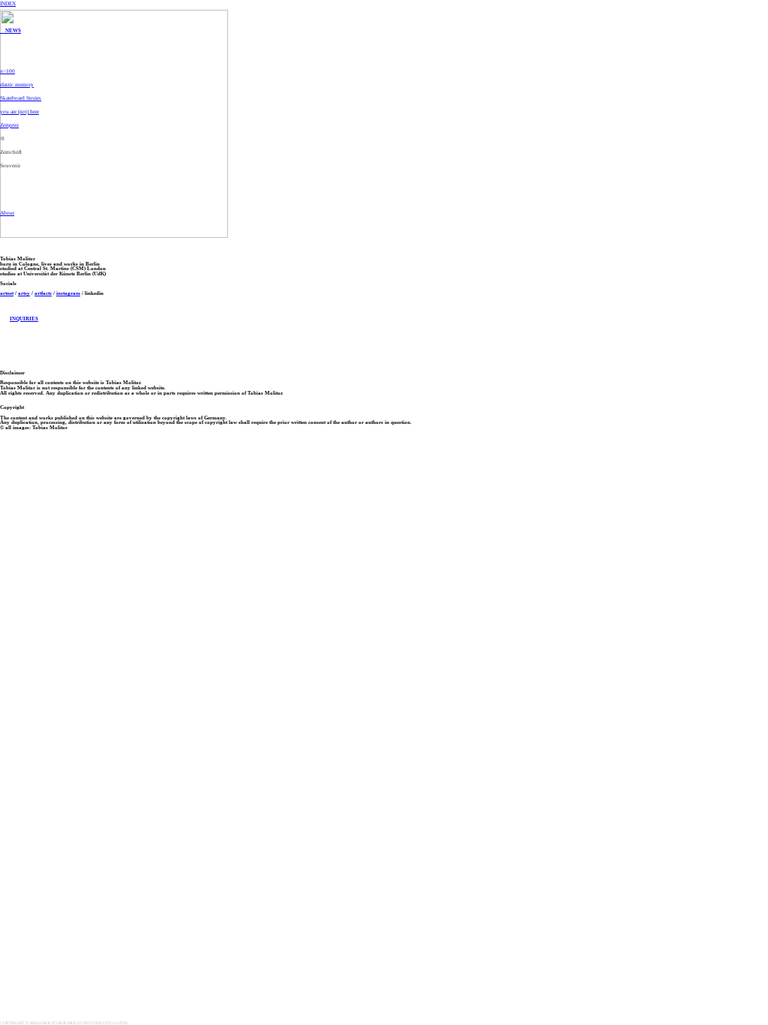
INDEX (8, 3)
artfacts (43, 293)
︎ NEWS (10, 30)
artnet (7, 293)
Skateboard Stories (20, 98)
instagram (68, 293)
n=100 (7, 71)
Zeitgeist (9, 125)
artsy (24, 293)
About (7, 212)
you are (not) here (19, 111)
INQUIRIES (24, 318)
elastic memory (17, 84)
